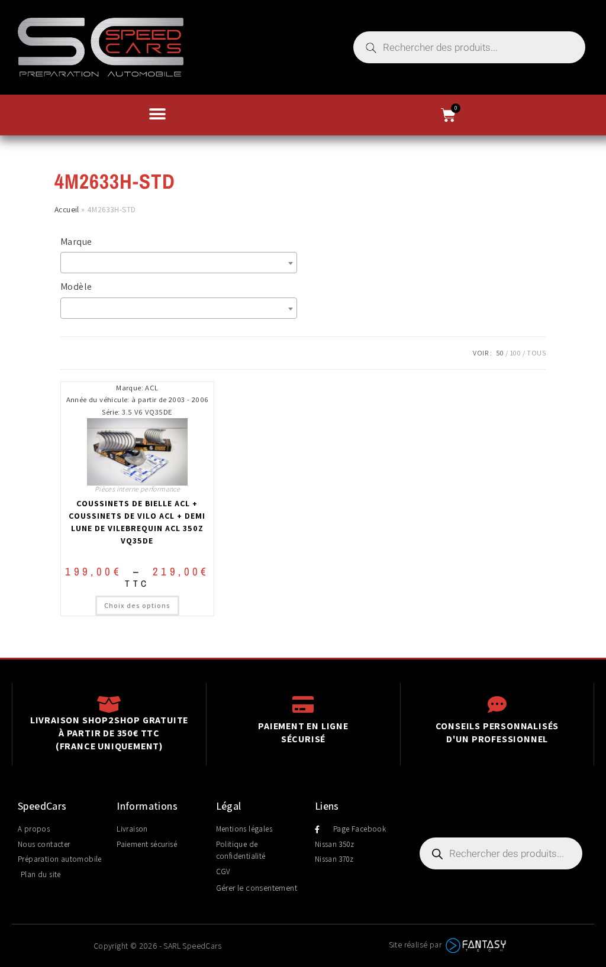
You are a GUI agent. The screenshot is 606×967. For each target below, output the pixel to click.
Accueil (66, 209)
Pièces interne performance (137, 488)
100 (515, 352)
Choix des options (137, 605)
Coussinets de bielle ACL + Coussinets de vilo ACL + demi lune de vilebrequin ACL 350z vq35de (137, 522)
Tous (536, 352)
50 (500, 352)
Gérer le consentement (256, 887)
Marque (76, 241)
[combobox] (178, 262)
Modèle (76, 286)
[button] (157, 114)
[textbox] (181, 263)
